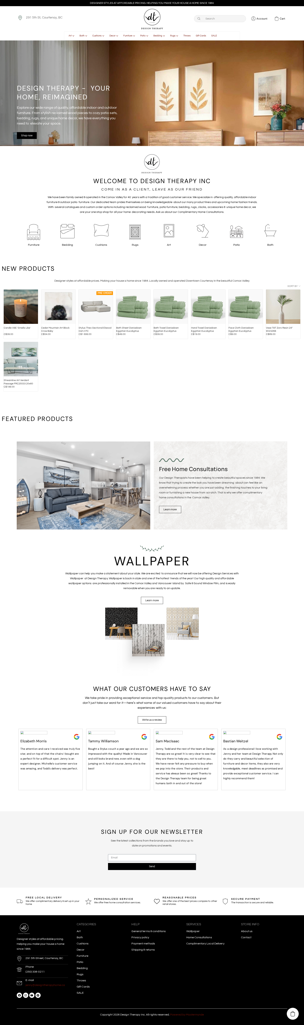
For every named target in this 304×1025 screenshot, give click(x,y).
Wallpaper (193, 931)
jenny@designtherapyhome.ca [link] (45, 985)
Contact (246, 937)
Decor (81, 949)
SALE (80, 992)
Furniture (82, 955)
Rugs (80, 974)
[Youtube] (31, 995)
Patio (80, 962)
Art (79, 931)
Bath (80, 937)
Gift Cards (83, 986)
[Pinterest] (38, 995)
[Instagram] (25, 995)
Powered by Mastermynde (187, 1014)
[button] (293, 1014)
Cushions (82, 943)
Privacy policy (140, 937)
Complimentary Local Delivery (205, 943)
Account (261, 18)
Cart (282, 18)
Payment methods (143, 943)
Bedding (82, 968)
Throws (81, 980)
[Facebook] (19, 995)
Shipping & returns (143, 949)
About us (246, 931)
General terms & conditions (148, 931)
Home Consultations (199, 937)
